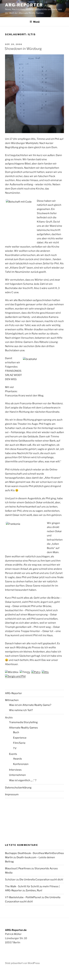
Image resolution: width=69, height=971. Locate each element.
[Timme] (25, 672)
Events (13, 754)
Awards (17, 758)
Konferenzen (20, 764)
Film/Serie (19, 742)
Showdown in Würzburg (23, 49)
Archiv (9, 717)
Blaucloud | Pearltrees (18, 868)
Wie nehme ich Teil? (21, 710)
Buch (16, 732)
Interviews (15, 769)
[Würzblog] (12, 672)
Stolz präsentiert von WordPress (22, 963)
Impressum (12, 794)
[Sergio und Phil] (15, 676)
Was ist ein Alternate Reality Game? (30, 705)
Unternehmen (17, 774)
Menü (36, 21)
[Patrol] (36, 672)
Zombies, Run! (34, 890)
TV (15, 748)
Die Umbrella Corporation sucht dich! (41, 879)
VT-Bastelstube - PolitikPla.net (23, 897)
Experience (19, 737)
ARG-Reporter (24, 5)
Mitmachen (12, 700)
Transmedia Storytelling (23, 722)
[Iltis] (45, 672)
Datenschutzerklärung (18, 787)
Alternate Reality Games (23, 727)
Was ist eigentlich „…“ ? (22, 780)
